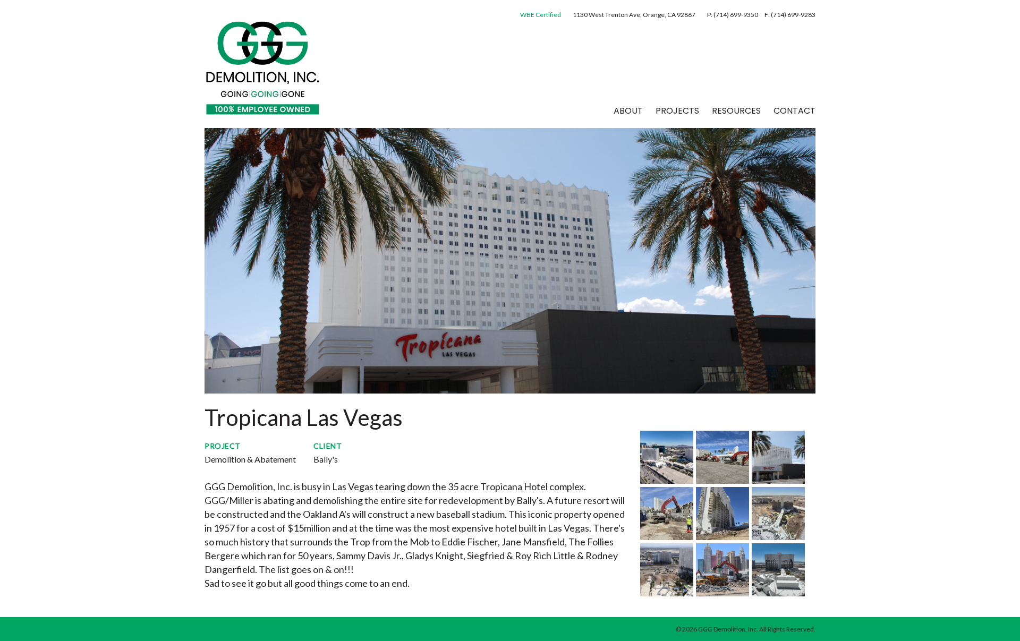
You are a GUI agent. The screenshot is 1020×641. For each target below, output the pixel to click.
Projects (677, 111)
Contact (794, 111)
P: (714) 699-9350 (733, 15)
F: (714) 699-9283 (789, 15)
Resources (736, 111)
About (628, 111)
